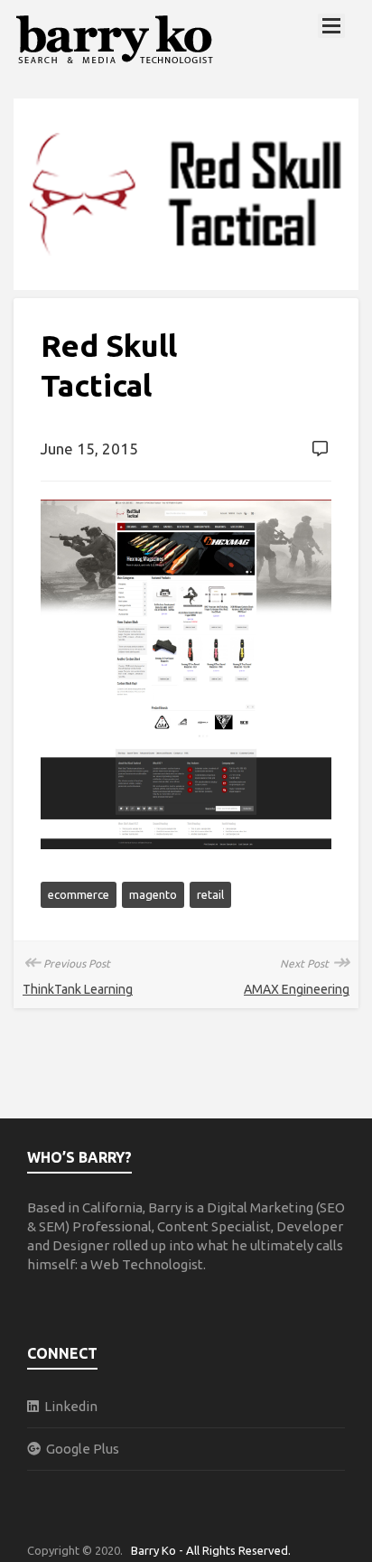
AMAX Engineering (296, 989)
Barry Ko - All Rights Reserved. (211, 1550)
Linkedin (68, 1406)
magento (153, 894)
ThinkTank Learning (78, 989)
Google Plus (80, 1448)
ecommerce (78, 894)
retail (210, 894)
